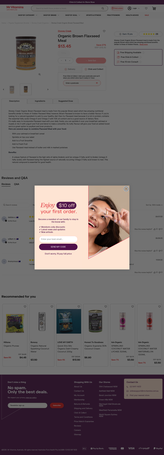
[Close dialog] (126, 189)
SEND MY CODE (58, 247)
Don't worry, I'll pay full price (58, 254)
